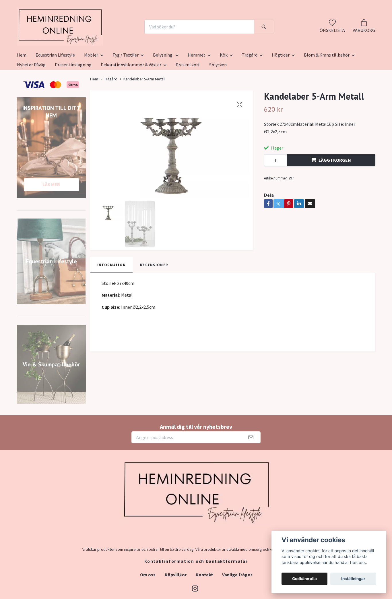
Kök (224, 83)
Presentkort (188, 93)
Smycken (218, 93)
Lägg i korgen (335, 188)
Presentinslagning (73, 93)
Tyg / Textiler (125, 83)
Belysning (163, 83)
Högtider (281, 83)
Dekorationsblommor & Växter (131, 93)
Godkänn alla (304, 578)
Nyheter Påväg (31, 93)
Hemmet (196, 83)
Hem (21, 83)
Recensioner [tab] (154, 293)
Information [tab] (111, 293)
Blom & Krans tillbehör (327, 83)
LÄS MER (51, 212)
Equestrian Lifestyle (55, 83)
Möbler (91, 83)
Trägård (249, 83)
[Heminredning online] (92, 40)
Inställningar (353, 578)
